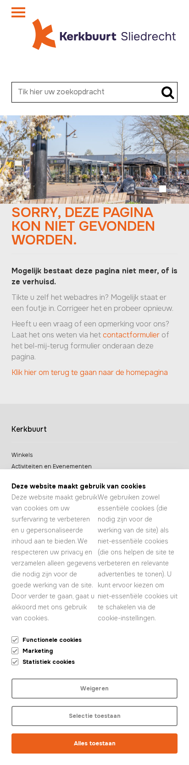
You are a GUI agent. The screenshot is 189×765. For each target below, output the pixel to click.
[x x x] (18, 14)
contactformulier (131, 335)
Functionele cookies (52, 640)
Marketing (37, 651)
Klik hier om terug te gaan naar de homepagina (89, 372)
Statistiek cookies (48, 662)
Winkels (22, 455)
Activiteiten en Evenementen (51, 466)
